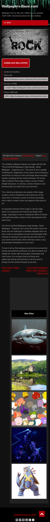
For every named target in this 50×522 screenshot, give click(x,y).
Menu (9, 23)
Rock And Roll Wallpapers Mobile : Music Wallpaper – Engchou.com (37, 270)
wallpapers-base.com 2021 (25, 515)
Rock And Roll (28, 156)
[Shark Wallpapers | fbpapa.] (29, 336)
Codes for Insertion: (12, 72)
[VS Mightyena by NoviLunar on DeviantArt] (29, 445)
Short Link (8, 75)
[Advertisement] (25, 126)
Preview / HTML (10, 84)
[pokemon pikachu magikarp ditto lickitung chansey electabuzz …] (29, 409)
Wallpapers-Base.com (20, 6)
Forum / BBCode (11, 92)
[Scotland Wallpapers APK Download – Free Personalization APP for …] (29, 372)
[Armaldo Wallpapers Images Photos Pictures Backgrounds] (29, 481)
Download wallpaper (16, 63)
